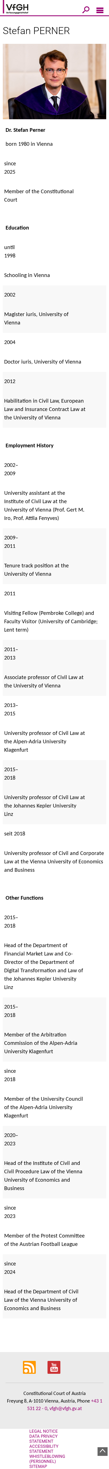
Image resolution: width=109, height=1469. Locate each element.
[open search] (85, 10)
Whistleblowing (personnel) (47, 1459)
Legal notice (43, 1431)
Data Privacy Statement (43, 1439)
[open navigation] (99, 11)
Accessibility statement (43, 1449)
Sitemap (38, 1466)
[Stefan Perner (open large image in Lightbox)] (54, 85)
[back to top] (103, 1451)
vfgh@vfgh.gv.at (65, 1408)
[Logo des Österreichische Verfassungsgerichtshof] (24, 8)
